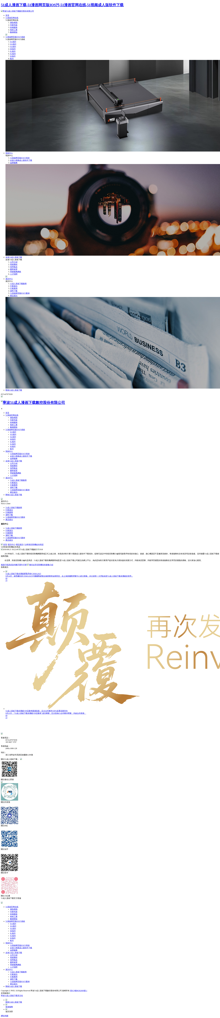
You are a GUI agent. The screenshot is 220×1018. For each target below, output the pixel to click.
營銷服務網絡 (15, 272)
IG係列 (13, 54)
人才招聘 (13, 274)
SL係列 (13, 47)
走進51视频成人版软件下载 (21, 160)
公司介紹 (13, 262)
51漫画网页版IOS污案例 (20, 293)
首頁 (7, 15)
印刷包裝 (13, 25)
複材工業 (13, 30)
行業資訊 (13, 286)
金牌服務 (13, 163)
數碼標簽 (13, 32)
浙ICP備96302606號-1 (78, 991)
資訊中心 (9, 279)
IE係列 (12, 56)
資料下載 (13, 291)
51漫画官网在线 (12, 18)
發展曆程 (13, 264)
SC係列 (13, 42)
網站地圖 (4, 1016)
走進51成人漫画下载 (14, 257)
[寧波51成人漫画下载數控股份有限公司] (17, 11)
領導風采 (13, 267)
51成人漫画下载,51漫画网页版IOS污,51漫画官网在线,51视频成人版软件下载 (62, 5)
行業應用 (13, 288)
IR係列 (13, 49)
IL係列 (12, 51)
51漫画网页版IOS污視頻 (20, 158)
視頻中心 (9, 153)
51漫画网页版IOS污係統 (15, 37)
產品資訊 (13, 296)
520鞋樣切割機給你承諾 (34, 545)
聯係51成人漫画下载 (14, 390)
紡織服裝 (13, 27)
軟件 (12, 59)
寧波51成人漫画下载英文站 (12, 996)
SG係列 (13, 44)
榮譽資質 (13, 269)
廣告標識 (13, 23)
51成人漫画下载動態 (18, 284)
